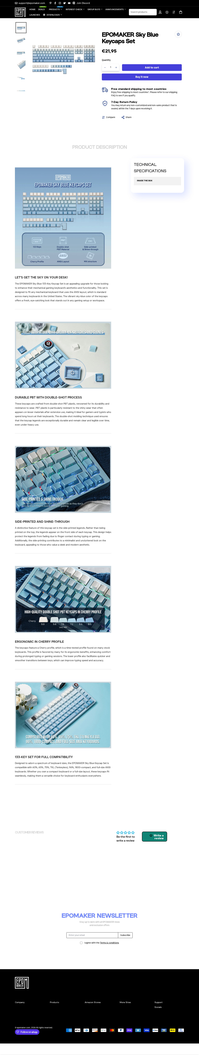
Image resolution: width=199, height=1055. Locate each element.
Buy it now (141, 76)
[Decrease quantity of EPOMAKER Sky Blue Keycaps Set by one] (105, 67)
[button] (180, 12)
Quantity (106, 60)
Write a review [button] (159, 837)
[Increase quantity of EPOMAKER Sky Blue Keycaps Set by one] (116, 67)
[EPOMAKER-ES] (20, 12)
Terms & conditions (109, 942)
